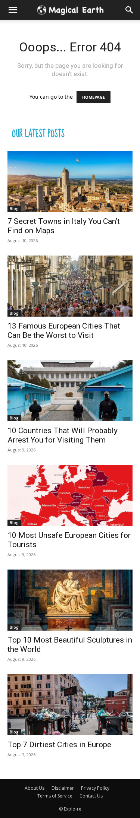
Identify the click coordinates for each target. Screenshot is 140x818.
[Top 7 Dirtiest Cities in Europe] (70, 704)
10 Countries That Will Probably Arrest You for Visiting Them (62, 435)
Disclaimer (63, 788)
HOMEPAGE (93, 97)
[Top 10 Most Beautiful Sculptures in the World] (70, 600)
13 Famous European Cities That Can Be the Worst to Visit (63, 330)
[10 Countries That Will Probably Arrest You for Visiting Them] (70, 390)
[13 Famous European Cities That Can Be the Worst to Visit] (70, 286)
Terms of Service (54, 796)
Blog (14, 208)
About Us (34, 788)
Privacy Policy (95, 788)
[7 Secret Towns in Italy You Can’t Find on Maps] (70, 181)
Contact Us (91, 796)
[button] (129, 10)
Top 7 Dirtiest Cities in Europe (59, 744)
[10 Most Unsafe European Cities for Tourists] (70, 495)
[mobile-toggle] (13, 10)
